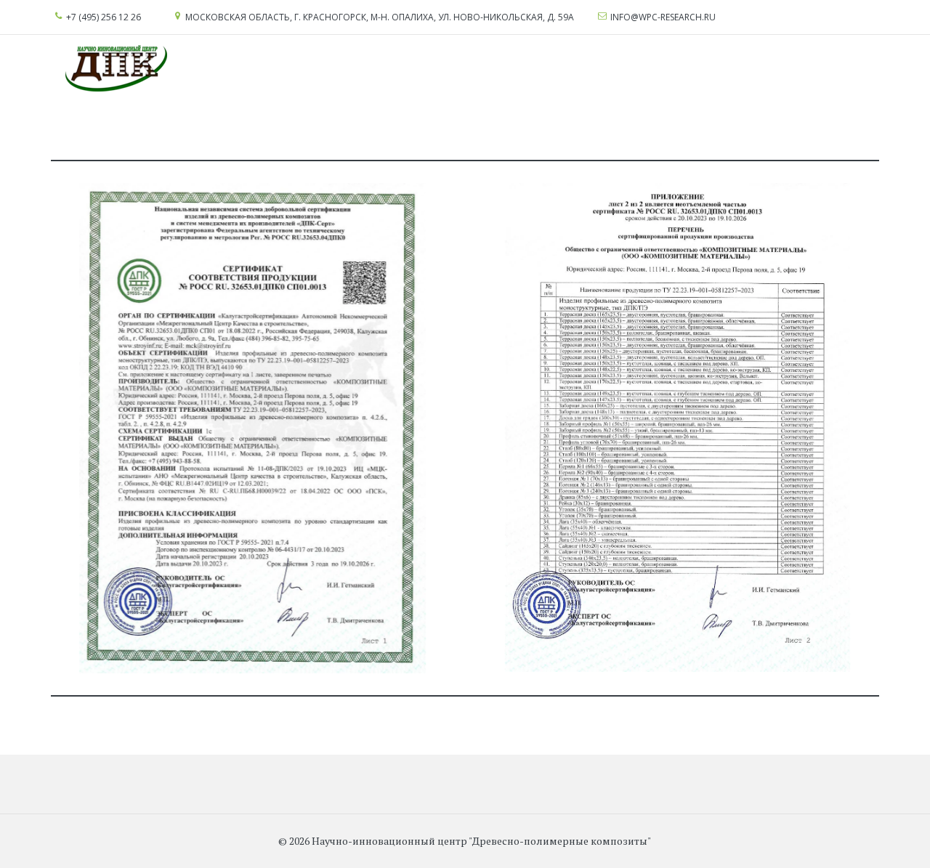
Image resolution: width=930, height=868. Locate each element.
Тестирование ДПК (393, 68)
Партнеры (652, 68)
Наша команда (511, 68)
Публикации (794, 68)
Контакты (720, 68)
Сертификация (277, 68)
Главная (143, 68)
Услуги (196, 68)
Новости (588, 68)
